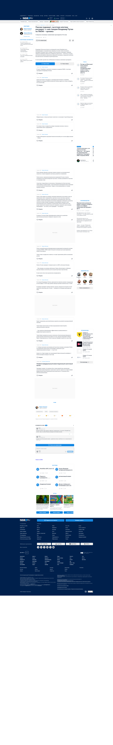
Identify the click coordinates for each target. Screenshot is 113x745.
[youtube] (53, 547)
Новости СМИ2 (39, 459)
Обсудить (40, 73)
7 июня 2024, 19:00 (39, 37)
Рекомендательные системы (62, 587)
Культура (54, 529)
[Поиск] (86, 18)
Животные (39, 537)
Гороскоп (62, 15)
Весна (38, 529)
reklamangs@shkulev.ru (61, 575)
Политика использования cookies (63, 585)
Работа (67, 533)
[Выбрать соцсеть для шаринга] (73, 40)
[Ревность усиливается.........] (38, 479)
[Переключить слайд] (72, 499)
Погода (41, 15)
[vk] (41, 547)
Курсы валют (68, 15)
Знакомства (36, 15)
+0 (69, 442)
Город (38, 531)
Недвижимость (23, 15)
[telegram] (38, 547)
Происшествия (69, 531)
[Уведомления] (89, 18)
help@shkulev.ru (27, 585)
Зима (53, 525)
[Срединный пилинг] (38, 486)
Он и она (67, 525)
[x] (50, 547)
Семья (67, 538)
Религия (67, 537)
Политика (68, 529)
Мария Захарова (28, 28)
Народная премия (82, 537)
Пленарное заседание (54, 411)
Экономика (81, 533)
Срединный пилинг (45, 484)
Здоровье (39, 538)
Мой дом (54, 533)
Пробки (56, 18)
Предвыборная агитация (25, 537)
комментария (42, 40)
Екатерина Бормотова (46, 361)
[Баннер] (54, 22)
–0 (72, 442)
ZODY (76, 15)
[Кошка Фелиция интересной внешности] (57, 471)
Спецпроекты (81, 535)
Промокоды (30, 15)
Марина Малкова (28, 33)
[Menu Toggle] (20, 18)
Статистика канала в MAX (25, 538)
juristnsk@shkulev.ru (47, 584)
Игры (73, 15)
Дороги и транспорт (41, 533)
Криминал (54, 527)
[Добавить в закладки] (70, 40)
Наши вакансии (23, 533)
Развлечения (68, 535)
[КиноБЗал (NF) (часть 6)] (38, 471)
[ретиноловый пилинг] (57, 479)
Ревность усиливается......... (45, 477)
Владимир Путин (39, 411)
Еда (37, 535)
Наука (53, 535)
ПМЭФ (46, 411)
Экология (81, 531)
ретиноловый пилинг (65, 476)
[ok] (44, 547)
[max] (47, 547)
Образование (55, 538)
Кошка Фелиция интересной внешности (65, 469)
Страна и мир (81, 529)
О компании (22, 529)
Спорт (80, 525)
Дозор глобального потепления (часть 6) (65, 484)
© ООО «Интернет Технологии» (25, 591)
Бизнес (38, 527)
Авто (38, 525)
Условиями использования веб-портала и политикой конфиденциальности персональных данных (73, 581)
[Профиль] (92, 18)
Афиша (57, 15)
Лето (53, 531)
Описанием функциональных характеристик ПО (65, 580)
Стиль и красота (82, 527)
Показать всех (27, 36)
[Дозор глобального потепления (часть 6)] (57, 486)
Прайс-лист (22, 527)
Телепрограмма (52, 15)
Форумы (46, 15)
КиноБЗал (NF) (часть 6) (47, 468)
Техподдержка (23, 535)
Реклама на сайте (23, 525)
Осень (67, 527)
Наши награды (23, 531)
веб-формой (39, 585)
